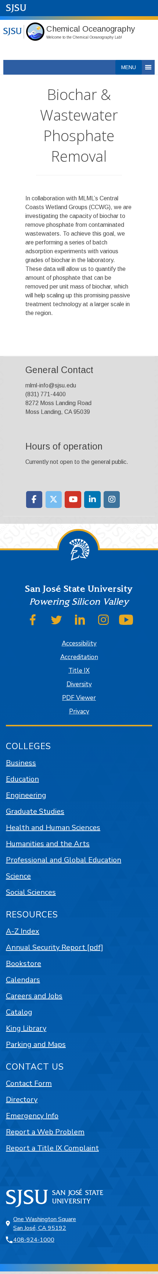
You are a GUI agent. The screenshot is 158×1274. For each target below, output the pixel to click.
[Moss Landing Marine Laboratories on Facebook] (34, 499)
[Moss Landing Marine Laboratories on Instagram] (112, 499)
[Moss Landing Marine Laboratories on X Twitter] (54, 499)
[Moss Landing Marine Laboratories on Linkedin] (92, 499)
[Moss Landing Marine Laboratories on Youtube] (73, 499)
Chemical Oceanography (90, 28)
